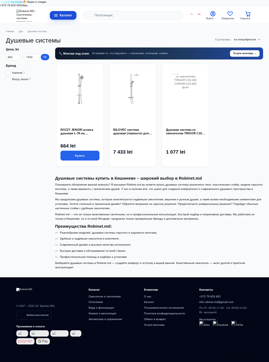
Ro (191, 14)
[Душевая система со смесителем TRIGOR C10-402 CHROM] (185, 101)
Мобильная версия (38, 315)
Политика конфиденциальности (164, 313)
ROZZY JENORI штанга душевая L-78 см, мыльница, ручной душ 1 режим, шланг (78, 131)
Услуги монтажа (154, 324)
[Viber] (201, 323)
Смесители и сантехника (105, 296)
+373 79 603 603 (10, 5)
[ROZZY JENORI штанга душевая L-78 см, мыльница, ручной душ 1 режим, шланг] (79, 101)
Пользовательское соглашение (164, 307)
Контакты (206, 289)
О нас (147, 296)
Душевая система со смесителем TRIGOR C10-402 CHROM (184, 131)
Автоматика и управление (105, 319)
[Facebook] (215, 323)
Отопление (96, 302)
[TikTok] (233, 323)
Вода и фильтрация (101, 307)
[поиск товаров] (91, 15)
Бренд (11, 65)
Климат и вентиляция (102, 313)
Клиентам (151, 289)
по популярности (245, 39)
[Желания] (230, 15)
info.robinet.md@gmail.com (216, 302)
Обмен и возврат (155, 319)
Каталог (94, 289)
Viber (24, 5)
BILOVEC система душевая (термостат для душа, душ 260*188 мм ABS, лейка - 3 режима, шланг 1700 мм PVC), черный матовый (131, 131)
